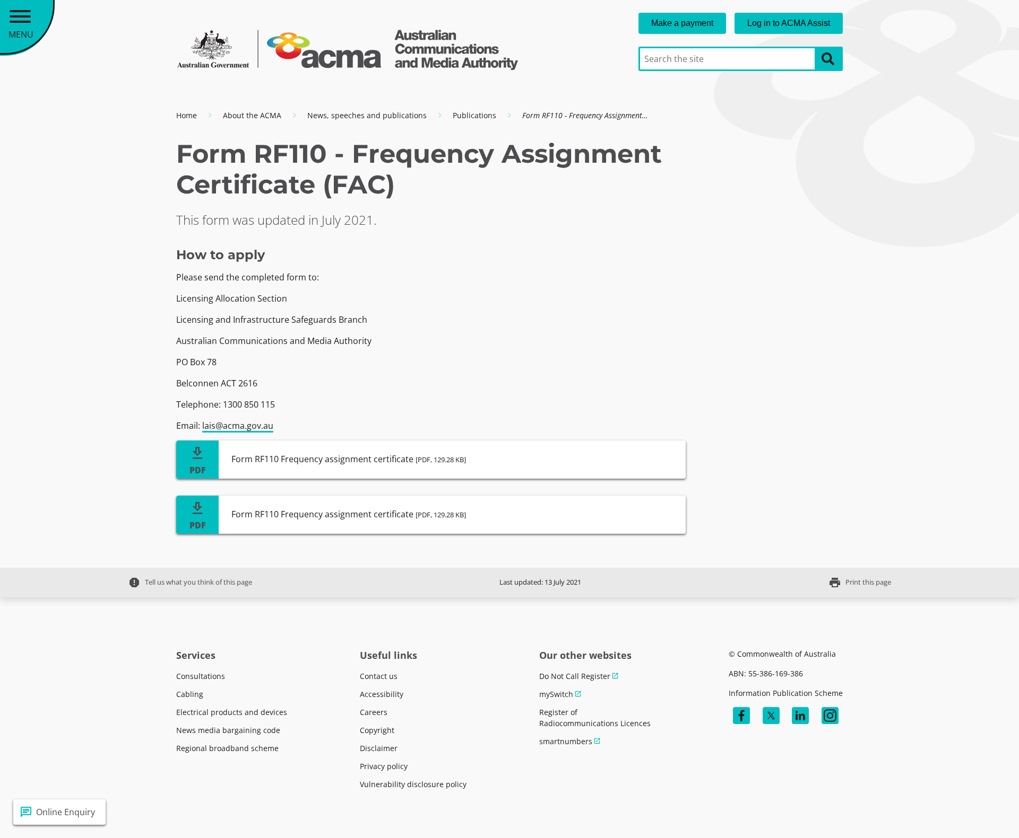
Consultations (200, 676)
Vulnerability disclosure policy (413, 784)
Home (186, 115)
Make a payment (682, 23)
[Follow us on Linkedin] (800, 715)
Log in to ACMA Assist (788, 23)
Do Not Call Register (574, 676)
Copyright (377, 730)
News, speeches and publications (367, 115)
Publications (474, 115)
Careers (373, 712)
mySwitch (556, 694)
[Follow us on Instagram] (830, 715)
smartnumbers (565, 741)
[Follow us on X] (771, 715)
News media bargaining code (228, 730)
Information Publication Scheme (786, 693)
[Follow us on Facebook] (741, 715)
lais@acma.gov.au (237, 425)
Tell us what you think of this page (190, 582)
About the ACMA (252, 115)
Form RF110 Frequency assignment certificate (348, 459)
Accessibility (381, 694)
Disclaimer (379, 748)
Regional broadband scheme (227, 748)
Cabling (189, 694)
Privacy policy (384, 766)
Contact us (379, 676)
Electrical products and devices (231, 712)
